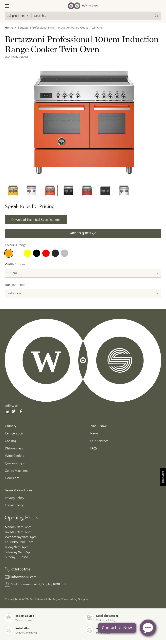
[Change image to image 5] (87, 190)
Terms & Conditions (18, 490)
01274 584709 (20, 569)
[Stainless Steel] (64, 253)
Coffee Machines (16, 471)
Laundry (10, 426)
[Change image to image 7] (124, 190)
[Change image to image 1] (13, 190)
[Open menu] (7, 6)
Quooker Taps (14, 463)
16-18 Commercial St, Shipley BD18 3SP (38, 584)
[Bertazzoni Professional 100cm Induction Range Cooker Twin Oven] (83, 123)
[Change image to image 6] (105, 190)
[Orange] (9, 253)
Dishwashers (14, 448)
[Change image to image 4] (68, 190)
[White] (18, 253)
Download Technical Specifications (35, 220)
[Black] (36, 253)
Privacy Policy (14, 498)
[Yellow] (27, 253)
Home (9, 27)
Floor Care (12, 478)
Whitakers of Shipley (43, 599)
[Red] (46, 253)
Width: (15, 264)
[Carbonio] (55, 253)
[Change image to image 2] (31, 190)
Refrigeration (14, 433)
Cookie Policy (14, 505)
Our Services (99, 441)
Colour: (15, 245)
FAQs (94, 448)
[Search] (156, 16)
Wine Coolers (14, 456)
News (94, 433)
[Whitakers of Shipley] (83, 6)
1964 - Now (98, 426)
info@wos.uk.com (23, 577)
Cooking (10, 441)
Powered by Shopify (74, 599)
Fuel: (15, 285)
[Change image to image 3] (50, 190)
